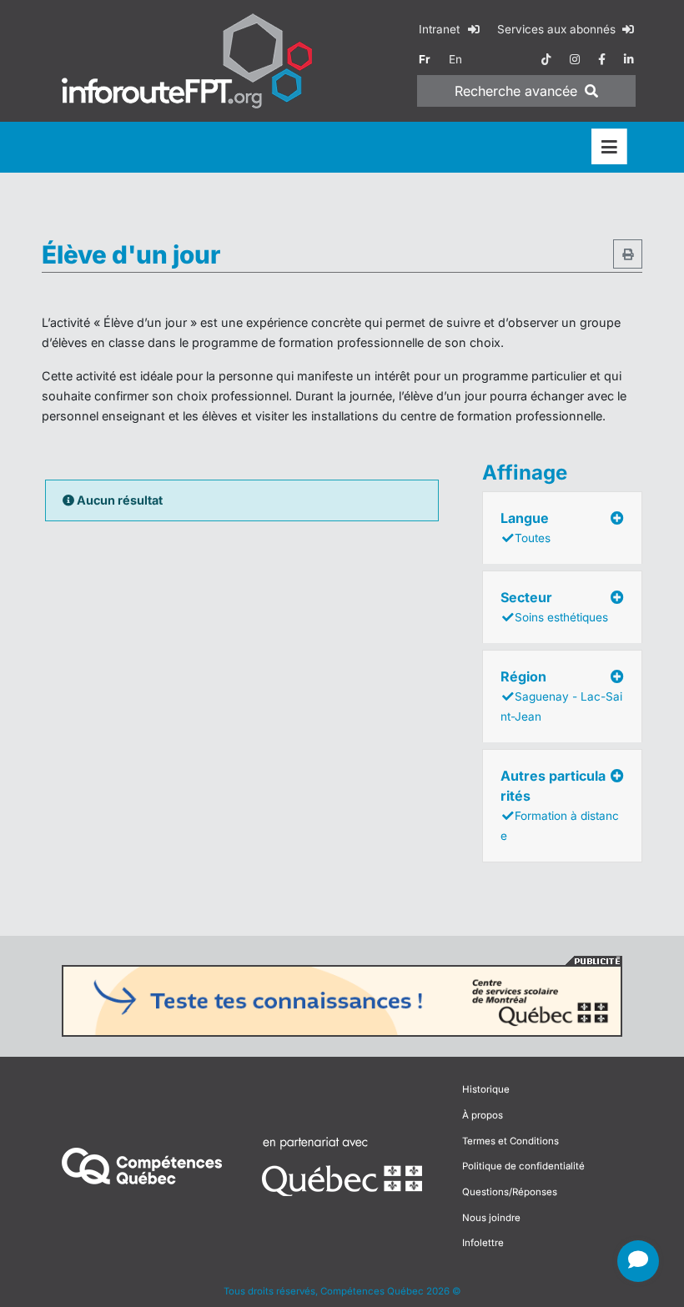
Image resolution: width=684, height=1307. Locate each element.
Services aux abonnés (558, 29)
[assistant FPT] (638, 1261)
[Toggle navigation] (609, 147)
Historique (486, 1089)
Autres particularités (559, 804)
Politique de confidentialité (523, 1166)
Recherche (516, 91)
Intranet (441, 29)
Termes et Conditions (510, 1141)
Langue (525, 527)
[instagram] (574, 59)
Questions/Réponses (509, 1192)
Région (561, 695)
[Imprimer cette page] (627, 254)
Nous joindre (491, 1218)
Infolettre (483, 1243)
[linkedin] (628, 59)
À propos (482, 1115)
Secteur (554, 606)
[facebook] (602, 59)
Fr (424, 59)
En (455, 59)
